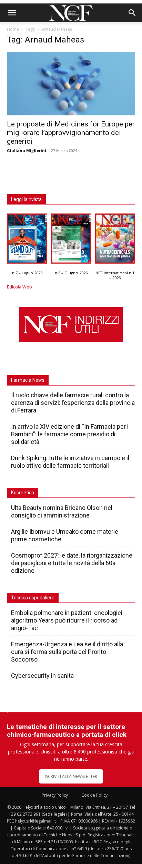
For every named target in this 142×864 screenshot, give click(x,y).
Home (13, 29)
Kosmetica (22, 492)
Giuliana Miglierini (26, 150)
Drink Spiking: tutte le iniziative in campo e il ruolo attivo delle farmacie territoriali (70, 461)
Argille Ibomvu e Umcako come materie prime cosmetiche (64, 535)
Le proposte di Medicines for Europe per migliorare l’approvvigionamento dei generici (71, 132)
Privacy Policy (55, 795)
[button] (12, 12)
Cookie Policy (94, 795)
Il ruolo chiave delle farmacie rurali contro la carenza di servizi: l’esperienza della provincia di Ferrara (73, 402)
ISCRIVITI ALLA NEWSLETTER (71, 776)
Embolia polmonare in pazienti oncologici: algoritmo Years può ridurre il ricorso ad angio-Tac (67, 620)
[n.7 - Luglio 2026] (27, 240)
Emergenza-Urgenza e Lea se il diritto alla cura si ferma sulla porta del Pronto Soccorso (67, 651)
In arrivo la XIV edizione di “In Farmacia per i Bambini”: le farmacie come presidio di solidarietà (70, 434)
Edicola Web (19, 287)
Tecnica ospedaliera (32, 597)
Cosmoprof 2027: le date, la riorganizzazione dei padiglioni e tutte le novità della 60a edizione (71, 563)
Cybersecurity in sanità (42, 675)
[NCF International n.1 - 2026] (115, 240)
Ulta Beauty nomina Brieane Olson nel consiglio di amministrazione (61, 511)
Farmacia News (27, 380)
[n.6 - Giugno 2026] (71, 240)
